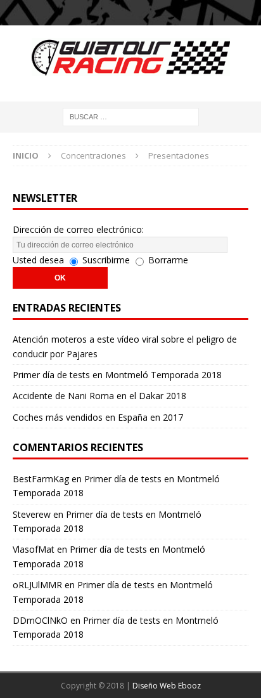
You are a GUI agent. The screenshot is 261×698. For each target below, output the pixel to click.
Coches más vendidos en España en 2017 (98, 417)
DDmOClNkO (40, 620)
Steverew (32, 514)
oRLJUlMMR (37, 585)
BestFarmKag (41, 479)
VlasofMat (33, 549)
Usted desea (38, 260)
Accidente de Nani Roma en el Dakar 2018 (99, 396)
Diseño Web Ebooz (166, 685)
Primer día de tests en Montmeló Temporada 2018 (117, 375)
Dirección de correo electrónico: (78, 229)
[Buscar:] (131, 116)
